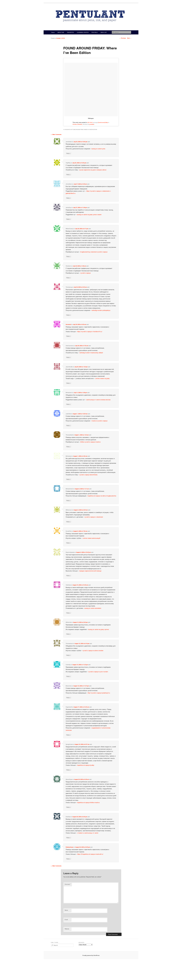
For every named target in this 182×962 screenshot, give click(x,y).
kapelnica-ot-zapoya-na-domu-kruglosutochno (102, 496)
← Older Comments (56, 134)
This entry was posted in (80, 122)
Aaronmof (68, 324)
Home (53, 32)
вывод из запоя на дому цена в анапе (89, 214)
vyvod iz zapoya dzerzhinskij (88, 475)
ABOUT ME (61, 32)
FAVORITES (70, 32)
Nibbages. (91, 118)
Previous (123, 38)
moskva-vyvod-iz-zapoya (99, 421)
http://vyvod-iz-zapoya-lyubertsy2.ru (99, 693)
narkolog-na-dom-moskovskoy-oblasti (91, 353)
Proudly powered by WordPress (91, 955)
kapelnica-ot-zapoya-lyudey (85, 765)
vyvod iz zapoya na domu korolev (93, 650)
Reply (68, 153)
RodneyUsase (69, 847)
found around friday (103, 122)
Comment (68, 884)
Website (67, 929)
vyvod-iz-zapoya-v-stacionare (93, 517)
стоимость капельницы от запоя (87, 833)
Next (129, 38)
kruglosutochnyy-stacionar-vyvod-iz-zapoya (93, 252)
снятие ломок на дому (102, 378)
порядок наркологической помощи (90, 571)
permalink (91, 124)
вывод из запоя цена (98, 149)
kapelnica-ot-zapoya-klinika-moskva (88, 802)
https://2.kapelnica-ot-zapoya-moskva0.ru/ (90, 854)
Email (66, 919)
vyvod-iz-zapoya (85, 273)
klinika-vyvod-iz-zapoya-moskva (90, 442)
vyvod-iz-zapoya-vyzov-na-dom (98, 672)
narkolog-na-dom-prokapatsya (101, 310)
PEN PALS (94, 32)
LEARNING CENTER (83, 32)
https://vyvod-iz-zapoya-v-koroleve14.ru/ (89, 331)
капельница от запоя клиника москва (98, 400)
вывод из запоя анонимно (92, 608)
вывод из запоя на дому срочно (98, 629)
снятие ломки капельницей (91, 538)
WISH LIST (104, 32)
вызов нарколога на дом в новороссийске (92, 170)
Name (66, 910)
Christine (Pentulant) (77, 124)
